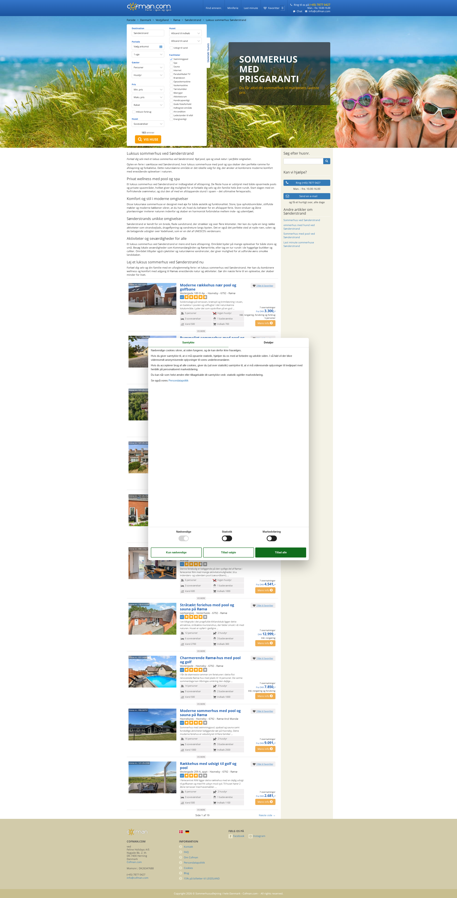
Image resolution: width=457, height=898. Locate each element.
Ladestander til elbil (183, 115)
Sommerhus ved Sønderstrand (301, 220)
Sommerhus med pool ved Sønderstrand (299, 235)
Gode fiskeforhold (182, 104)
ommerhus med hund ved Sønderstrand (299, 226)
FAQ (186, 852)
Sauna (176, 66)
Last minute (251, 8)
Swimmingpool (180, 59)
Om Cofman (191, 857)
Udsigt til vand (180, 47)
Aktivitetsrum (180, 96)
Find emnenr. (214, 8)
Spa (175, 62)
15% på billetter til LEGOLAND (202, 878)
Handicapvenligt (181, 100)
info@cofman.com (319, 11)
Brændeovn (179, 77)
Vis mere (201, 331)
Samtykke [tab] (188, 342)
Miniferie (232, 8)
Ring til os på (312, 4)
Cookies (188, 868)
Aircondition (179, 111)
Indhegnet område (182, 107)
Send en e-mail (308, 196)
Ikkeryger (178, 92)
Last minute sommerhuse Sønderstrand (298, 244)
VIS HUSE (150, 139)
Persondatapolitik (194, 862)
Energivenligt (180, 119)
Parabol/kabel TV (181, 74)
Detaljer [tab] (268, 342)
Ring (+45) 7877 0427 (308, 182)
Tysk (187, 832)
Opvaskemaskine (181, 81)
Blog (186, 873)
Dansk (181, 831)
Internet (177, 70)
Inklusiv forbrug (143, 111)
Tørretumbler (180, 89)
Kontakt (188, 846)
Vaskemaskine (180, 85)
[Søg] (326, 161)
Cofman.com (134, 862)
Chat (299, 11)
